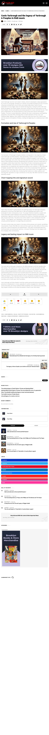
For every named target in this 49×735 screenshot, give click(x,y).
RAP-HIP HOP (12, 354)
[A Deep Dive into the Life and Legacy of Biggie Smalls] (3, 444)
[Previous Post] (5, 355)
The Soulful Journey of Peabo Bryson (10, 394)
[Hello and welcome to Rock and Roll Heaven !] (3, 431)
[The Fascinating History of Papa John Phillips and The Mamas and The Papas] (3, 437)
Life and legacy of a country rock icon (10, 396)
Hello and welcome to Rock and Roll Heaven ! (18, 431)
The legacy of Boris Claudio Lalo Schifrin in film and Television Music (22, 366)
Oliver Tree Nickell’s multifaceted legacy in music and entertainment (17, 392)
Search (45, 380)
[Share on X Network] (9, 24)
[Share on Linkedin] (16, 24)
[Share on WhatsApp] (12, 24)
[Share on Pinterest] (14, 24)
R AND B (7, 11)
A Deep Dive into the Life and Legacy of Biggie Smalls (19, 445)
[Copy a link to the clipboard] (21, 24)
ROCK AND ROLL (10, 436)
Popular (13, 425)
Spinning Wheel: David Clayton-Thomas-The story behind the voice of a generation (21, 390)
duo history (32, 314)
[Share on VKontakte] (19, 24)
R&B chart (4, 316)
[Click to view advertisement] (24, 65)
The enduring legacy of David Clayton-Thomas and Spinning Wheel (17, 388)
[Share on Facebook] (7, 24)
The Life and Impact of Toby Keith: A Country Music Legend (21, 451)
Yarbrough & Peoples (24, 316)
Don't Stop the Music (23, 314)
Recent (36, 425)
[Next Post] (44, 366)
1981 (3, 314)
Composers (30, 365)
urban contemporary (13, 316)
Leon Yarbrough (40, 314)
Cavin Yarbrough (9, 314)
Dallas (15, 314)
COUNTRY (9, 449)
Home (2, 11)
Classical (9, 430)
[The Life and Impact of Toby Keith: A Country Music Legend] (3, 450)
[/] (43, 3)
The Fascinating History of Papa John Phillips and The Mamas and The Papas (25, 438)
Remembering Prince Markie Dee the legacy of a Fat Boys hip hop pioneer (27, 356)
